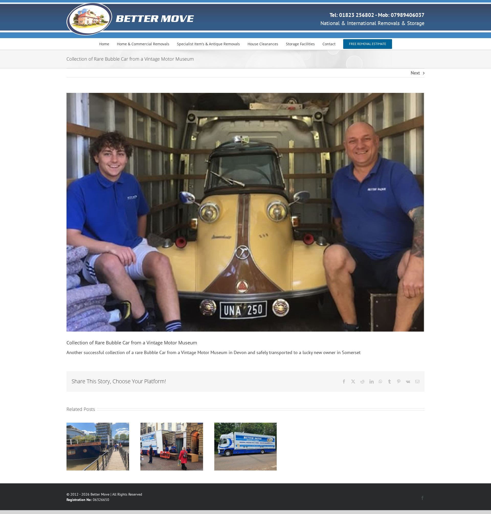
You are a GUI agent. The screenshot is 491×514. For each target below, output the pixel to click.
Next (415, 73)
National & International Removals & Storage (372, 23)
